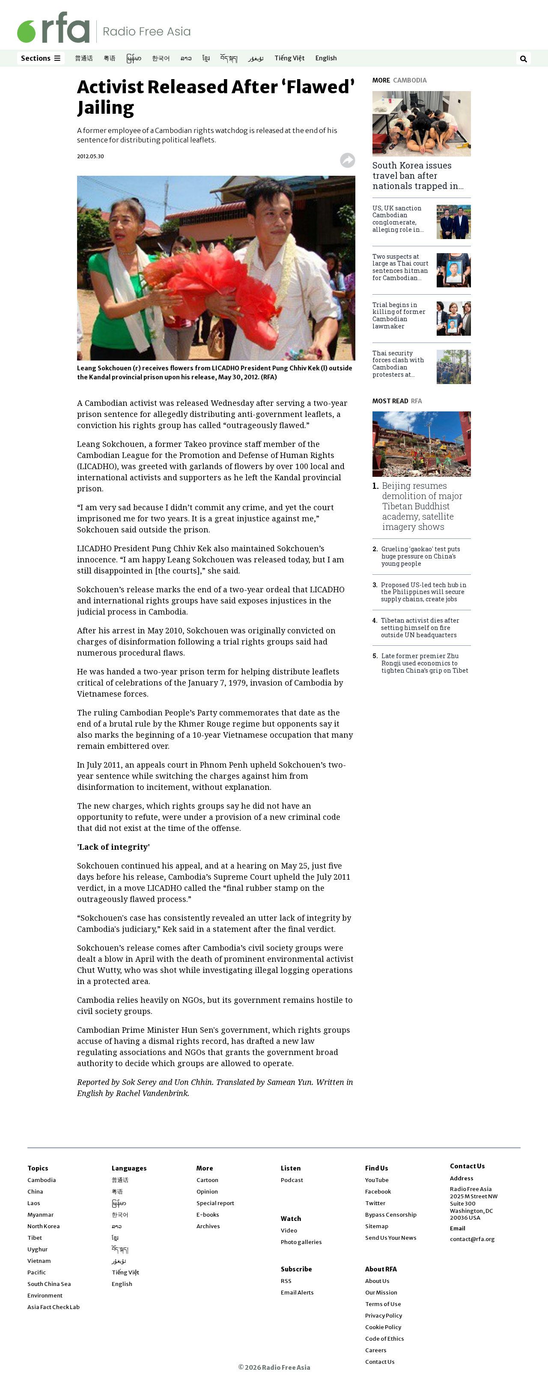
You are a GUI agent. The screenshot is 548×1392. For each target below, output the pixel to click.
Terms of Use (383, 1304)
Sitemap (376, 1226)
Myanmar (40, 1214)
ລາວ (186, 58)
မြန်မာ (133, 58)
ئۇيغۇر (256, 58)
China (35, 1191)
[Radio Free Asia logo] (103, 27)
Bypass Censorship (391, 1214)
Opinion (207, 1191)
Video (289, 1230)
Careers (376, 1350)
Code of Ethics (384, 1338)
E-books (208, 1214)
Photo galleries (301, 1242)
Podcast (292, 1180)
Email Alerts (297, 1292)
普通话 (84, 58)
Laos (33, 1203)
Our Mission (381, 1292)
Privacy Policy (383, 1315)
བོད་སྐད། (229, 58)
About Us (377, 1281)
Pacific (36, 1272)
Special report (215, 1203)
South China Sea (49, 1284)
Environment (45, 1295)
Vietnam (39, 1261)
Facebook (378, 1191)
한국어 (161, 58)
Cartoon (207, 1180)
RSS (286, 1281)
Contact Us (380, 1361)
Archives (208, 1226)
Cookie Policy (383, 1327)
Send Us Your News (391, 1237)
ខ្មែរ (206, 58)
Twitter (375, 1203)
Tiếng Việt (289, 58)
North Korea (43, 1226)
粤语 (110, 58)
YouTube (377, 1180)
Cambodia (41, 1180)
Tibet (34, 1237)
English (326, 58)
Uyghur (37, 1249)
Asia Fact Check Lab (53, 1307)
